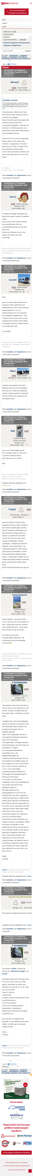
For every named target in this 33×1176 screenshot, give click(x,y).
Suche (4, 27)
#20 (30, 942)
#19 (30, 893)
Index (4, 20)
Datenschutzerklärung (13, 1162)
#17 (30, 591)
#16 (30, 503)
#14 (30, 365)
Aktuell (4, 23)
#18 (30, 679)
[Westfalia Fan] (16, 1115)
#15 (30, 422)
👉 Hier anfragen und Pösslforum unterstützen (16, 1152)
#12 (30, 189)
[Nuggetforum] (16, 1108)
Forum (6, 55)
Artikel (13, 968)
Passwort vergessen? (11, 43)
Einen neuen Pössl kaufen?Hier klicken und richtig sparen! (18, 12)
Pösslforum (14, 55)
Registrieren (16, 45)
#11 (30, 76)
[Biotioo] (16, 1089)
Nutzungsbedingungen (22, 1166)
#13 (30, 271)
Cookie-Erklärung (9, 1166)
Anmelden (9, 175)
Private (4, 974)
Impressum (23, 1162)
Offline (13, 88)
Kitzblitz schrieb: (10, 100)
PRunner (4, 870)
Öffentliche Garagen (18, 971)
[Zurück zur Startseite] (9, 3)
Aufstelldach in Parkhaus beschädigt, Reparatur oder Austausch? (16, 57)
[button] (31, 3)
